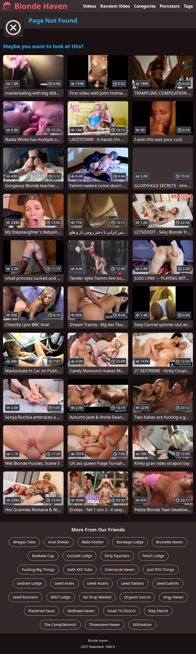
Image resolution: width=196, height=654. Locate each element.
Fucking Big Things (38, 569)
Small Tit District (121, 610)
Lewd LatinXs (168, 583)
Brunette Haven (169, 542)
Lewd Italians (132, 583)
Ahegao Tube (24, 542)
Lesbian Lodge (29, 583)
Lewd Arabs (65, 583)
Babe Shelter (93, 542)
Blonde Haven (41, 6)
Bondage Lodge (130, 542)
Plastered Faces (41, 610)
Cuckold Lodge (79, 555)
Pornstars (170, 6)
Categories (145, 6)
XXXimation (142, 624)
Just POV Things (160, 569)
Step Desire (158, 610)
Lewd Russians (25, 597)
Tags (188, 6)
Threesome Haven (104, 624)
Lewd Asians (97, 583)
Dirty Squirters (117, 555)
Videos (89, 6)
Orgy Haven (173, 597)
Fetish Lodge (153, 555)
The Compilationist (60, 624)
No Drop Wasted (97, 597)
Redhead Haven (81, 610)
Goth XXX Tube (79, 569)
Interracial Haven (119, 569)
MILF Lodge (60, 597)
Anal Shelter (58, 542)
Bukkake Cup (43, 555)
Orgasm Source (137, 597)
